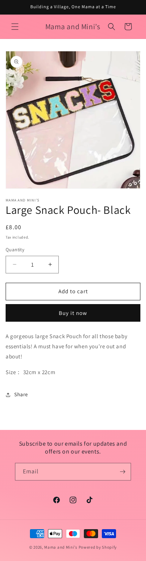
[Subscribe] (122, 471)
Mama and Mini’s (60, 547)
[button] (15, 26)
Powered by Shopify (98, 547)
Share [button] (21, 394)
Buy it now (73, 312)
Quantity (15, 249)
